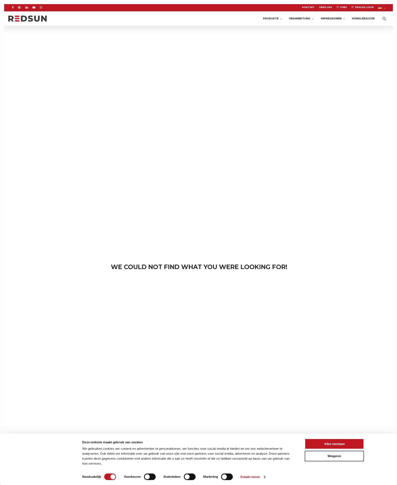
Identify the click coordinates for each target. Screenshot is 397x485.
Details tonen (250, 477)
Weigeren (334, 456)
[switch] (150, 476)
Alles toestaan (334, 444)
